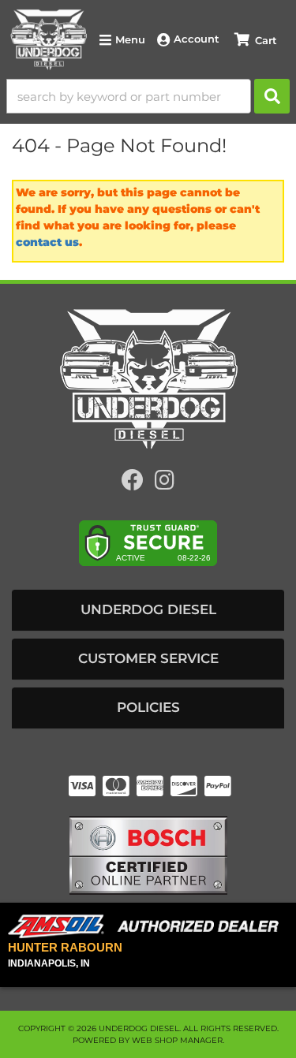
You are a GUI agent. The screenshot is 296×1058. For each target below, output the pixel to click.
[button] (148, 96)
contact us (47, 242)
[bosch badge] (148, 854)
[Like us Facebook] (133, 484)
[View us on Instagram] (164, 484)
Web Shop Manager (177, 1040)
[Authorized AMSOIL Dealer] (148, 927)
